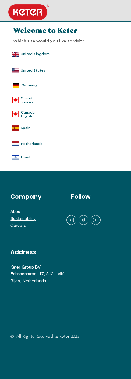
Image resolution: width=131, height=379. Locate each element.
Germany (29, 85)
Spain (25, 128)
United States (33, 70)
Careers (18, 225)
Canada (28, 112)
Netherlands (31, 144)
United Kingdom (35, 54)
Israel (25, 157)
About (16, 211)
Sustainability (23, 218)
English (26, 116)
